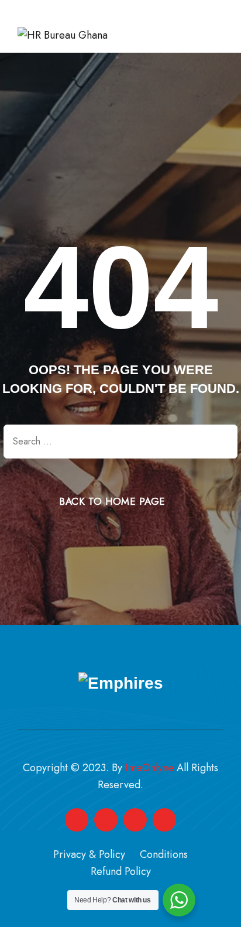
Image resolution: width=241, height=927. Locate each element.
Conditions (164, 854)
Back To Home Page (112, 501)
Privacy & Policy (89, 854)
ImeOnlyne (149, 767)
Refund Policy (121, 871)
